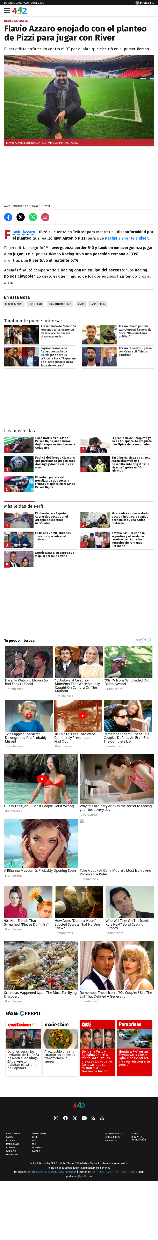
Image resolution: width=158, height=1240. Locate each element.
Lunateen (37, 1147)
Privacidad (111, 1140)
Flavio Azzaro (14, 304)
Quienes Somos (113, 1133)
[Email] (45, 217)
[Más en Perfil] (30, 1013)
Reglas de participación (138, 1138)
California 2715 (35, 1172)
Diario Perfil (13, 1133)
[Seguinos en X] (75, 1118)
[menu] (7, 10)
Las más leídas (19, 430)
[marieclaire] (60, 1025)
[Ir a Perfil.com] (144, 4)
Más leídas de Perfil (24, 506)
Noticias (10, 1140)
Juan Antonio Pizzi (60, 304)
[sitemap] (102, 1119)
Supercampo (39, 1133)
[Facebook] (65, 1118)
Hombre (10, 1147)
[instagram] (56, 1118)
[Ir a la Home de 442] (19, 12)
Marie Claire (13, 1144)
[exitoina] (23, 1025)
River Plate (35, 304)
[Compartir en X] (20, 217)
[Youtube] (84, 1118)
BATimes (36, 1151)
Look (34, 1137)
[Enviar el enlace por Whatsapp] (33, 217)
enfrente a (126, 238)
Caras (9, 1137)
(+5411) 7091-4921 (100, 1172)
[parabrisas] (134, 1025)
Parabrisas (12, 1154)
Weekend (11, 1151)
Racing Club (97, 304)
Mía (34, 1144)
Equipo (135, 1133)
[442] (79, 1105)
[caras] (97, 1025)
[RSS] (93, 1118)
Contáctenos (112, 1137)
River (81, 304)
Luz (34, 1140)
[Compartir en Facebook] (8, 217)
